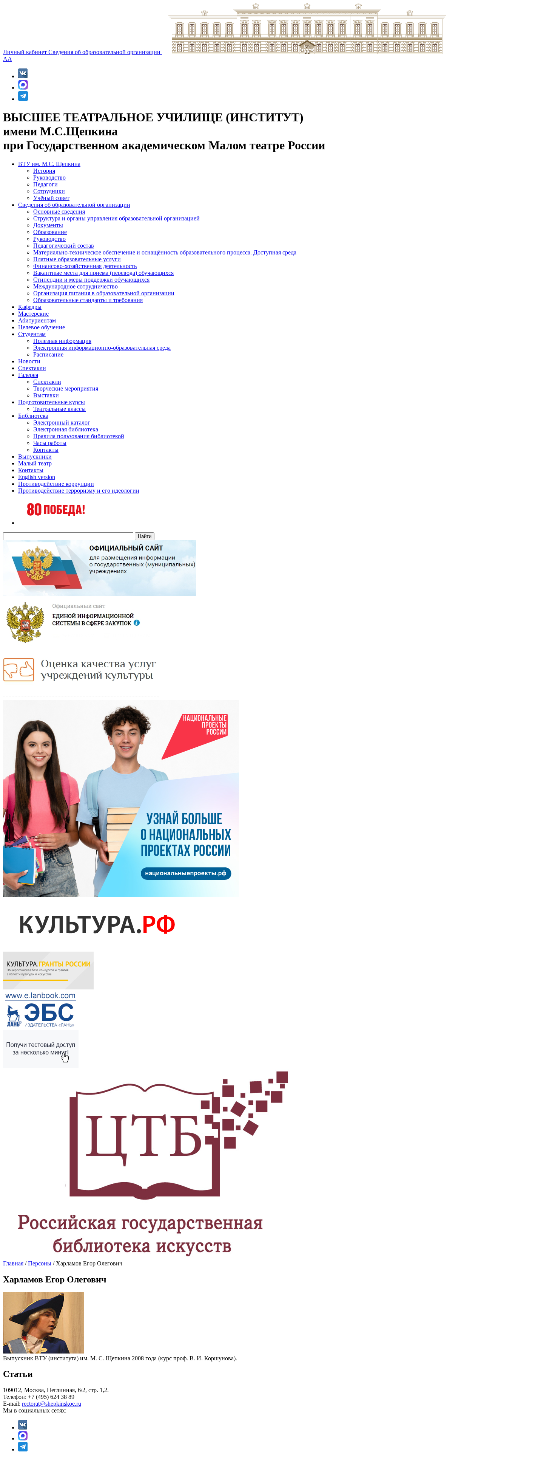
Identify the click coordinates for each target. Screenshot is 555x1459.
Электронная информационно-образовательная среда (102, 347)
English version (36, 477)
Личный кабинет (25, 52)
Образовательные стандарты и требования (88, 300)
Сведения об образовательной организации (105, 52)
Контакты (46, 450)
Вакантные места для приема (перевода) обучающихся (103, 273)
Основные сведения (59, 211)
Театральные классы (59, 409)
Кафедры (30, 307)
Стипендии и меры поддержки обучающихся (91, 279)
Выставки (46, 395)
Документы (48, 225)
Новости (29, 361)
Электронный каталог (61, 422)
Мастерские (33, 313)
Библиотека (33, 415)
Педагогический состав (63, 245)
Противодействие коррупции (56, 484)
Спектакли (32, 368)
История (44, 170)
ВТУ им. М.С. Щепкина (49, 164)
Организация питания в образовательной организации (103, 293)
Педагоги (45, 184)
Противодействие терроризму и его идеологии (78, 490)
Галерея (28, 375)
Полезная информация (62, 341)
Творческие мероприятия (65, 388)
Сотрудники (49, 191)
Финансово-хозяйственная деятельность (85, 266)
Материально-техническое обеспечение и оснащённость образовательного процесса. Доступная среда (164, 252)
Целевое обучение (41, 327)
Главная (13, 1263)
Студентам (32, 334)
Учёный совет (51, 198)
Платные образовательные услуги (77, 259)
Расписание (48, 354)
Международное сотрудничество (75, 286)
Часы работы (49, 443)
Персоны (39, 1263)
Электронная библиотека (65, 429)
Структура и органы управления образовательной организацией (116, 218)
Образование (50, 232)
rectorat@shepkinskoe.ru (51, 1403)
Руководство (49, 177)
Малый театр (35, 463)
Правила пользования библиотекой (78, 436)
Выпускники (35, 456)
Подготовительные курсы (51, 402)
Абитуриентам (37, 320)
